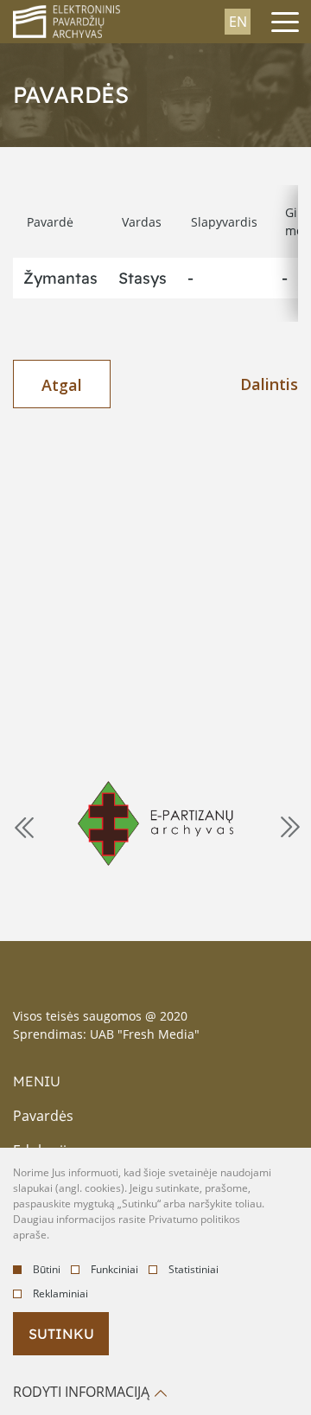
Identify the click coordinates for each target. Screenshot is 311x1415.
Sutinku (61, 1333)
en (238, 21)
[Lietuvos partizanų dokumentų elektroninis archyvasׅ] (155, 823)
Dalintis (269, 384)
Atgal (61, 385)
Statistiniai (193, 1269)
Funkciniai (114, 1269)
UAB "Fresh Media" (145, 1034)
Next (288, 826)
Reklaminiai (60, 1293)
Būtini (46, 1269)
